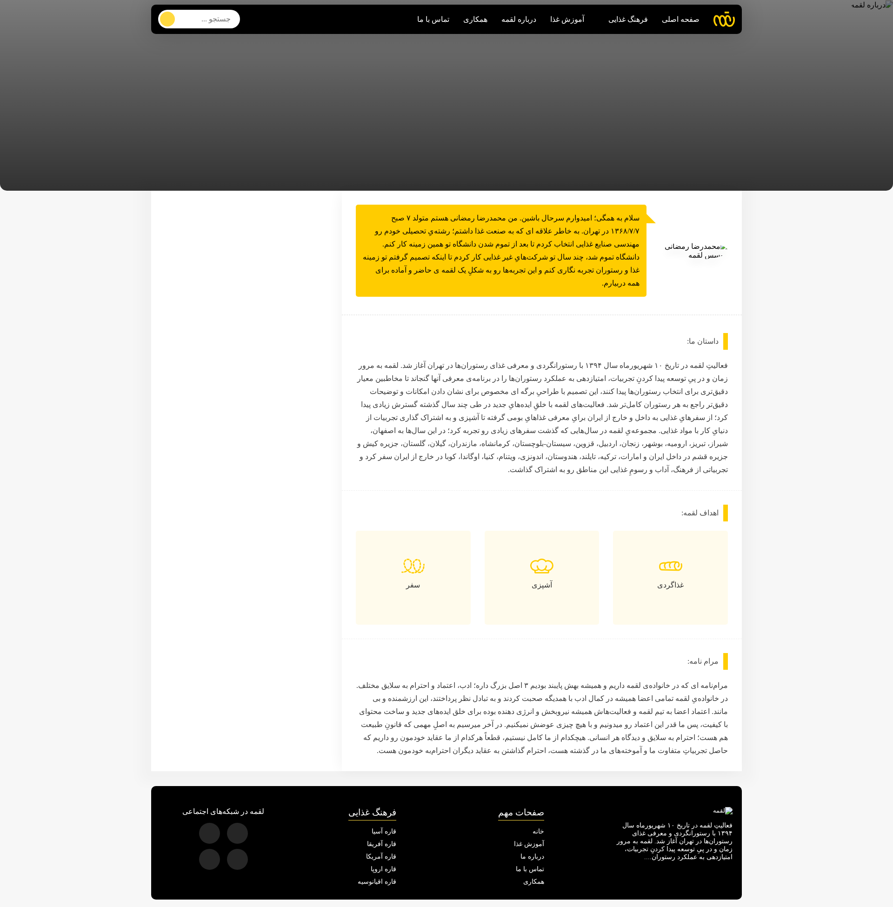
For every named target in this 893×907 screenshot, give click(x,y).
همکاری (475, 19)
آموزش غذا (567, 19)
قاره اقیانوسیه (377, 881)
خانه (538, 831)
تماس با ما (433, 19)
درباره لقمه (518, 19)
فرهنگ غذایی (628, 19)
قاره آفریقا (381, 843)
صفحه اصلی (681, 19)
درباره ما (532, 856)
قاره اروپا (383, 869)
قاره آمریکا (381, 856)
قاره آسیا (384, 831)
